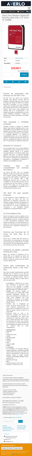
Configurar (4, 448)
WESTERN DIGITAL (19, 58)
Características (7, 87)
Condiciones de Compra (8, 428)
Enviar (20, 421)
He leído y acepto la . (13, 417)
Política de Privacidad (19, 414)
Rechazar (11, 448)
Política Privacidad (7, 427)
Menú (5, 11)
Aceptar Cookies (18, 448)
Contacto (21, 11)
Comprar (24, 75)
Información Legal (21, 425)
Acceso (13, 11)
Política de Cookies (14, 454)
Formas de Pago (21, 428)
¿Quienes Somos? (7, 430)
